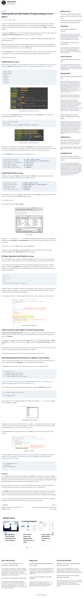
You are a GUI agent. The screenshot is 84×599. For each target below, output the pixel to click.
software (4, 11)
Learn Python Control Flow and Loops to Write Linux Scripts (44, 507)
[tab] (26, 547)
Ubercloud (33, 560)
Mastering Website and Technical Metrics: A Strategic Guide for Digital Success (70, 116)
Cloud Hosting (66, 56)
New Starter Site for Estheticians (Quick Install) (14, 578)
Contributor (5, 20)
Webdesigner (65, 73)
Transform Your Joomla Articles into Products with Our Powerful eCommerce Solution (71, 158)
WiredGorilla (65, 137)
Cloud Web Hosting (64, 560)
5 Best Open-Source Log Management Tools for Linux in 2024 (28, 538)
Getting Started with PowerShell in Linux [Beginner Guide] (12, 507)
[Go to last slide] (5, 534)
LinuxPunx (64, 26)
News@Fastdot (66, 153)
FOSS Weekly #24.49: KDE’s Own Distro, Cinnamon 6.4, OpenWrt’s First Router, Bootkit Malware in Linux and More (71, 142)
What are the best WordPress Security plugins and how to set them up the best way (71, 16)
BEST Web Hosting (8, 560)
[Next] (52, 534)
